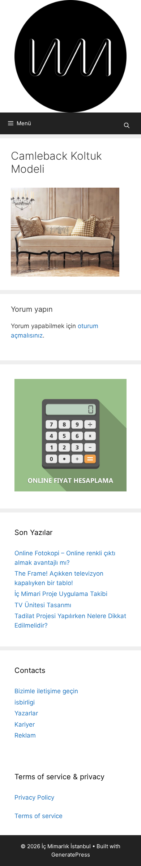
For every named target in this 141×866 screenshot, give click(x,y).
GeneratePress (70, 854)
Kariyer (24, 724)
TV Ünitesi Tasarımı (42, 605)
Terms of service (38, 816)
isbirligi (24, 702)
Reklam (25, 735)
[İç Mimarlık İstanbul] (70, 56)
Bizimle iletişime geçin (46, 691)
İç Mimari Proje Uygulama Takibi (60, 593)
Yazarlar (26, 713)
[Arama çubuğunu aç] (126, 125)
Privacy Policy (34, 797)
